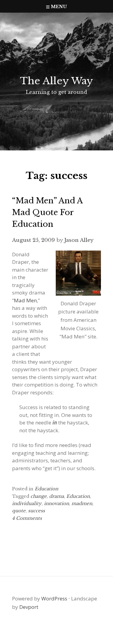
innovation (56, 503)
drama (56, 496)
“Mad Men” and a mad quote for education (47, 212)
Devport (28, 606)
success (36, 510)
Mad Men (25, 300)
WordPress (54, 598)
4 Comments (27, 518)
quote (19, 510)
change (38, 496)
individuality (27, 503)
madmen (81, 503)
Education (46, 489)
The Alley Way (56, 81)
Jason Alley (78, 240)
